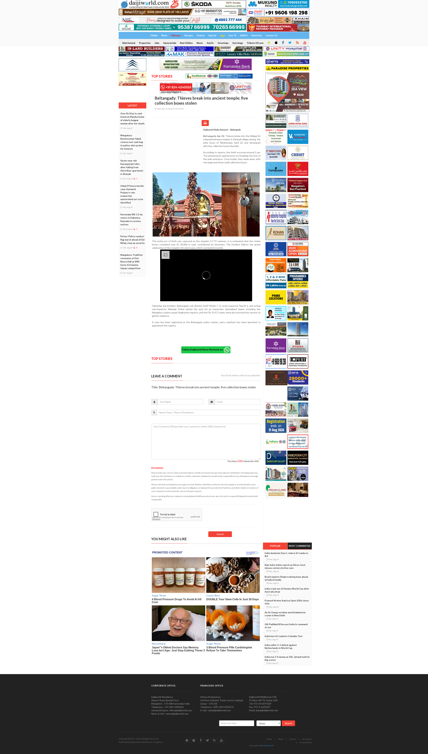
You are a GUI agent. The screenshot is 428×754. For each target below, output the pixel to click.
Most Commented (299, 546)
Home (269, 739)
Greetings (223, 43)
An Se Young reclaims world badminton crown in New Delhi (285, 614)
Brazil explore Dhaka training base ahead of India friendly (286, 578)
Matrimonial (128, 43)
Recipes (188, 35)
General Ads (169, 43)
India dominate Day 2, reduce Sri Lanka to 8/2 (286, 554)
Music (200, 43)
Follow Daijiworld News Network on (203, 349)
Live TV (232, 35)
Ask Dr (210, 43)
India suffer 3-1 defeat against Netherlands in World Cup (281, 646)
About (280, 739)
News (164, 35)
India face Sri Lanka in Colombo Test (284, 636)
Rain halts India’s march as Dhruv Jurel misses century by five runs (285, 566)
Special (212, 35)
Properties (145, 43)
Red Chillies (186, 43)
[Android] (269, 43)
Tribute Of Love (255, 43)
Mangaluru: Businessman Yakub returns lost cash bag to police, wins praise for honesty (131, 142)
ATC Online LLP (267, 745)
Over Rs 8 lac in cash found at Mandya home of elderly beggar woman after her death (132, 118)
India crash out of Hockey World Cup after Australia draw (287, 590)
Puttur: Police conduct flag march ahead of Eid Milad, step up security (132, 239)
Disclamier (307, 739)
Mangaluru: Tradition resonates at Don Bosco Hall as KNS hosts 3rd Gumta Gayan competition (131, 262)
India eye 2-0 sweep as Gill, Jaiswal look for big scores (287, 658)
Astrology (237, 43)
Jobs (156, 43)
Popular (275, 546)
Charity (201, 35)
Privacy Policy (306, 742)
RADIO (243, 35)
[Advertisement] (177, 150)
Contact (292, 739)
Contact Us (272, 35)
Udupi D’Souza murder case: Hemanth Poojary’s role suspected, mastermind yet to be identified (132, 194)
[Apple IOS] (276, 43)
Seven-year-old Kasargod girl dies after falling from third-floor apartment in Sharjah (131, 167)
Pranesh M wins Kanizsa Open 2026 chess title (287, 602)
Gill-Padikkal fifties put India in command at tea (286, 626)
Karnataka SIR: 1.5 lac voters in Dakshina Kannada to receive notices (131, 219)
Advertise (256, 35)
